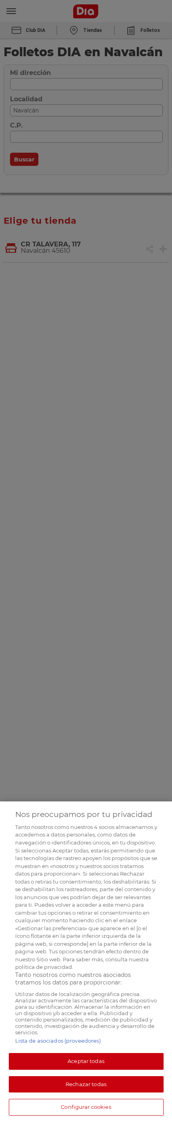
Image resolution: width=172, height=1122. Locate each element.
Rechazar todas (86, 1084)
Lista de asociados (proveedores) (58, 1040)
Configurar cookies (86, 1107)
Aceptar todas (86, 1061)
